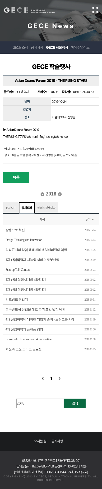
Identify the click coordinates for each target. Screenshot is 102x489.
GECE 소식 (20, 47)
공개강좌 (26, 208)
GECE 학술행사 (57, 47)
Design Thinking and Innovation (23, 240)
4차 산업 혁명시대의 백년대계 (25, 279)
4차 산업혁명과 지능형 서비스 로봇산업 (32, 260)
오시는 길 (40, 441)
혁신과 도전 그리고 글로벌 (23, 349)
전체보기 (11, 208)
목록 (16, 177)
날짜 (88, 219)
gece (34, 10)
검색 (75, 403)
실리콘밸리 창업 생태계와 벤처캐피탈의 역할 (36, 250)
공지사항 (37, 47)
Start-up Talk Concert (17, 269)
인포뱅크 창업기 (16, 299)
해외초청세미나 (46, 208)
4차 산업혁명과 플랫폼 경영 (24, 329)
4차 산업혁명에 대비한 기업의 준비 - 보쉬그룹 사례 (39, 319)
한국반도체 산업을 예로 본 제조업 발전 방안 (35, 309)
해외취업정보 (80, 47)
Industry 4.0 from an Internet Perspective (28, 339)
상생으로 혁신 (15, 230)
